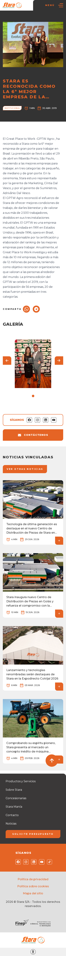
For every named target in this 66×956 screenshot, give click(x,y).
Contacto (12, 815)
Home (8, 17)
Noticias (19, 17)
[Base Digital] (33, 952)
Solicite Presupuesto (33, 834)
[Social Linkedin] (33, 862)
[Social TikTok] (49, 862)
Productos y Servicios (21, 781)
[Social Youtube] (41, 862)
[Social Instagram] (25, 862)
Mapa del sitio (33, 893)
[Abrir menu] (60, 5)
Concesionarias (16, 798)
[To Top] (52, 760)
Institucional (34, 17)
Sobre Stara (14, 789)
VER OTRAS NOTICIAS (25, 469)
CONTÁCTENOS (36, 434)
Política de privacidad (33, 879)
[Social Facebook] (17, 862)
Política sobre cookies (33, 886)
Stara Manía (14, 806)
